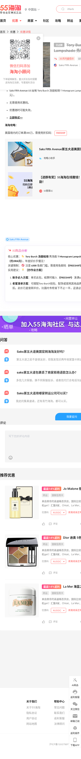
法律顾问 (59, 723)
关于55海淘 (33, 707)
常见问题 (59, 707)
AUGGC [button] (57, 512)
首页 (2, 31)
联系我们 (59, 712)
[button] (32, 9)
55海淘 (10, 9)
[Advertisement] (40, 635)
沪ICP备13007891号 (60, 744)
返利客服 (59, 718)
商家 (31, 20)
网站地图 (31, 723)
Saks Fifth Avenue (68, 65)
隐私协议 (31, 712)
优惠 (15, 20)
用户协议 (31, 718)
